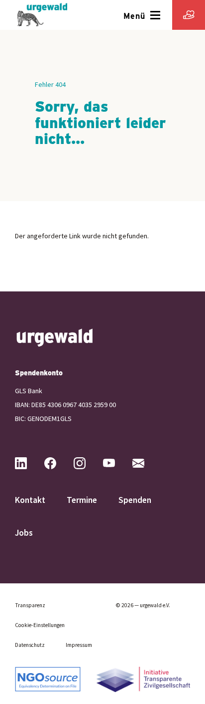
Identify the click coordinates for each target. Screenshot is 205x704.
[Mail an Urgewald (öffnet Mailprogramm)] (146, 463)
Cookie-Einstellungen (40, 625)
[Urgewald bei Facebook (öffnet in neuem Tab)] (58, 463)
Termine (82, 499)
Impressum (79, 644)
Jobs (24, 532)
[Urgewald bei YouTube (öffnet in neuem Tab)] (117, 463)
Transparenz (30, 605)
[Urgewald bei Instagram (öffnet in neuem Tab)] (88, 463)
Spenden (134, 499)
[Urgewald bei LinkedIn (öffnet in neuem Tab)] (29, 463)
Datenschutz (30, 644)
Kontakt (30, 499)
